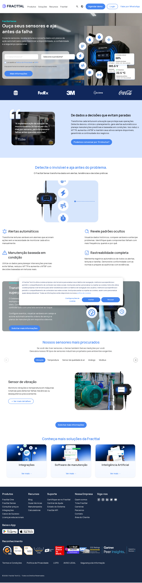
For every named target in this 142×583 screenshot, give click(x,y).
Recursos (53, 6)
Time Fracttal (81, 503)
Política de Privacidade (24, 62)
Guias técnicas (35, 503)
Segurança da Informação (93, 562)
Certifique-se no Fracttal (58, 499)
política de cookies (84, 293)
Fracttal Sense (9, 503)
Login (112, 6)
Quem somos (81, 499)
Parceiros (79, 510)
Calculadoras (34, 510)
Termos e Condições (12, 562)
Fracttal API (52, 510)
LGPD (56, 562)
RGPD (36, 62)
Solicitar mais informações (24, 328)
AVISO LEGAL (70, 562)
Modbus (102, 360)
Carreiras (79, 506)
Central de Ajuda (55, 503)
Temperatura (53, 360)
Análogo (91, 360)
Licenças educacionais (13, 517)
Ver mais (27, 473)
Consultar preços (10, 506)
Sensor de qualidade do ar (73, 360)
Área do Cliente (82, 517)
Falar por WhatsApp (130, 6)
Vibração (40, 360)
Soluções (42, 6)
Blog (30, 499)
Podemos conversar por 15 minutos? (91, 142)
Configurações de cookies (72, 299)
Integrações (8, 510)
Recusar (110, 300)
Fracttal (63, 6)
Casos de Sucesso (10, 513)
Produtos (31, 6)
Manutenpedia (35, 506)
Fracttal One (8, 499)
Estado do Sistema (56, 506)
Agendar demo (95, 6)
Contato (79, 513)
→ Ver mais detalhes (21, 401)
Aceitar (91, 300)
